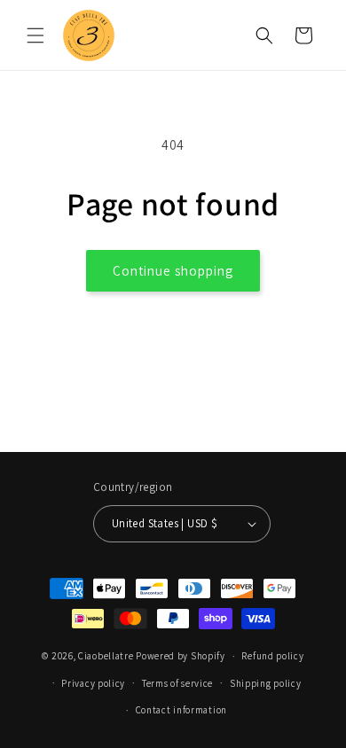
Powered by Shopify (180, 656)
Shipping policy (266, 683)
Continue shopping (173, 270)
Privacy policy (93, 683)
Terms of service (177, 683)
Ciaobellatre (105, 656)
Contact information (181, 710)
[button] (35, 35)
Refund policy (272, 656)
